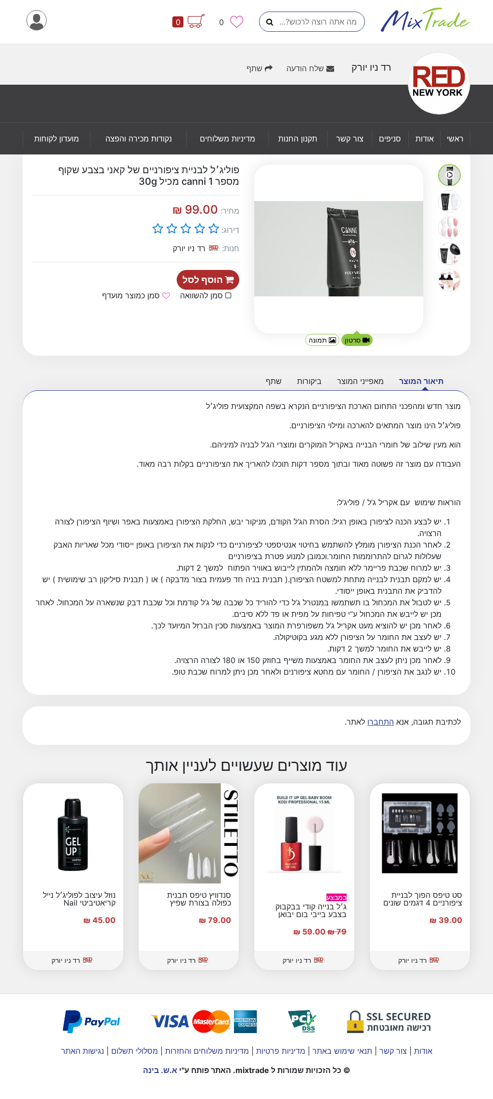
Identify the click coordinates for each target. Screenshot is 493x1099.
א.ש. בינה (160, 1070)
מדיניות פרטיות (279, 1051)
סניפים (390, 138)
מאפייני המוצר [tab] (360, 381)
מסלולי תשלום (133, 1051)
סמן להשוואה (202, 295)
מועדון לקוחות (56, 138)
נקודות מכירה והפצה (138, 138)
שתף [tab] (274, 381)
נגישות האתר (82, 1051)
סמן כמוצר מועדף (132, 295)
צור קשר (349, 138)
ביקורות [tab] (309, 381)
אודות (424, 138)
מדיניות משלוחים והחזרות (206, 1051)
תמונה (319, 340)
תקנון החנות (297, 138)
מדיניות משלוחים (227, 138)
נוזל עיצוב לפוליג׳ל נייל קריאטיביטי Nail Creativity (79, 902)
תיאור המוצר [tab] (421, 381)
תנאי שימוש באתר (341, 1051)
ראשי (455, 138)
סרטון (354, 340)
